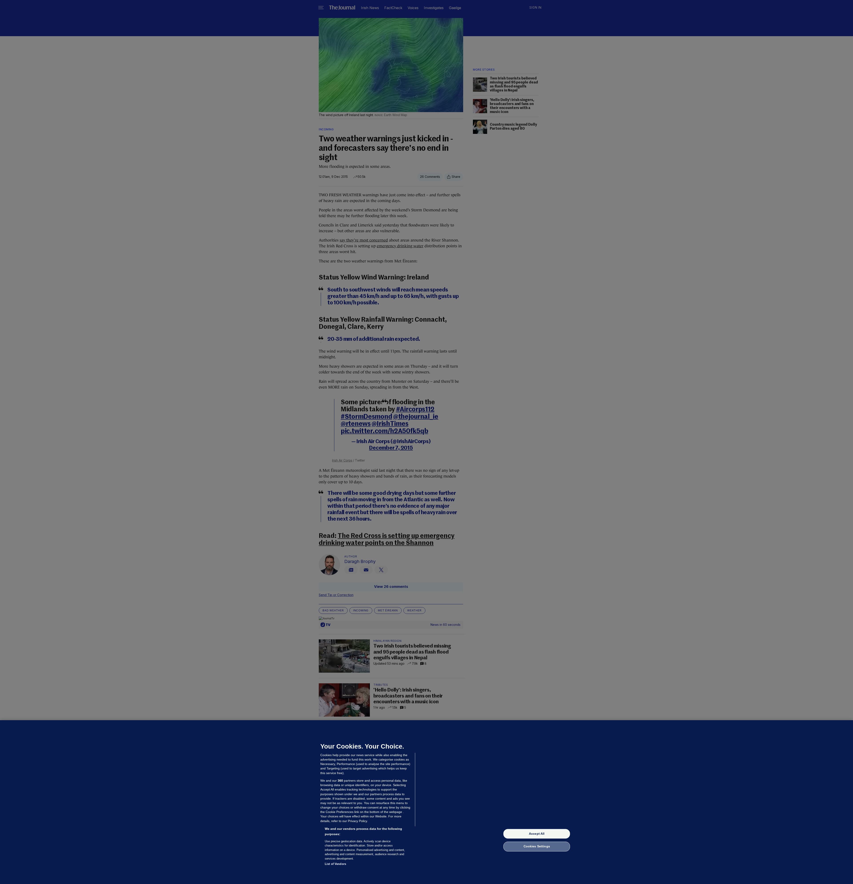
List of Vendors (335, 864)
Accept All (536, 833)
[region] (426, 802)
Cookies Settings (537, 846)
